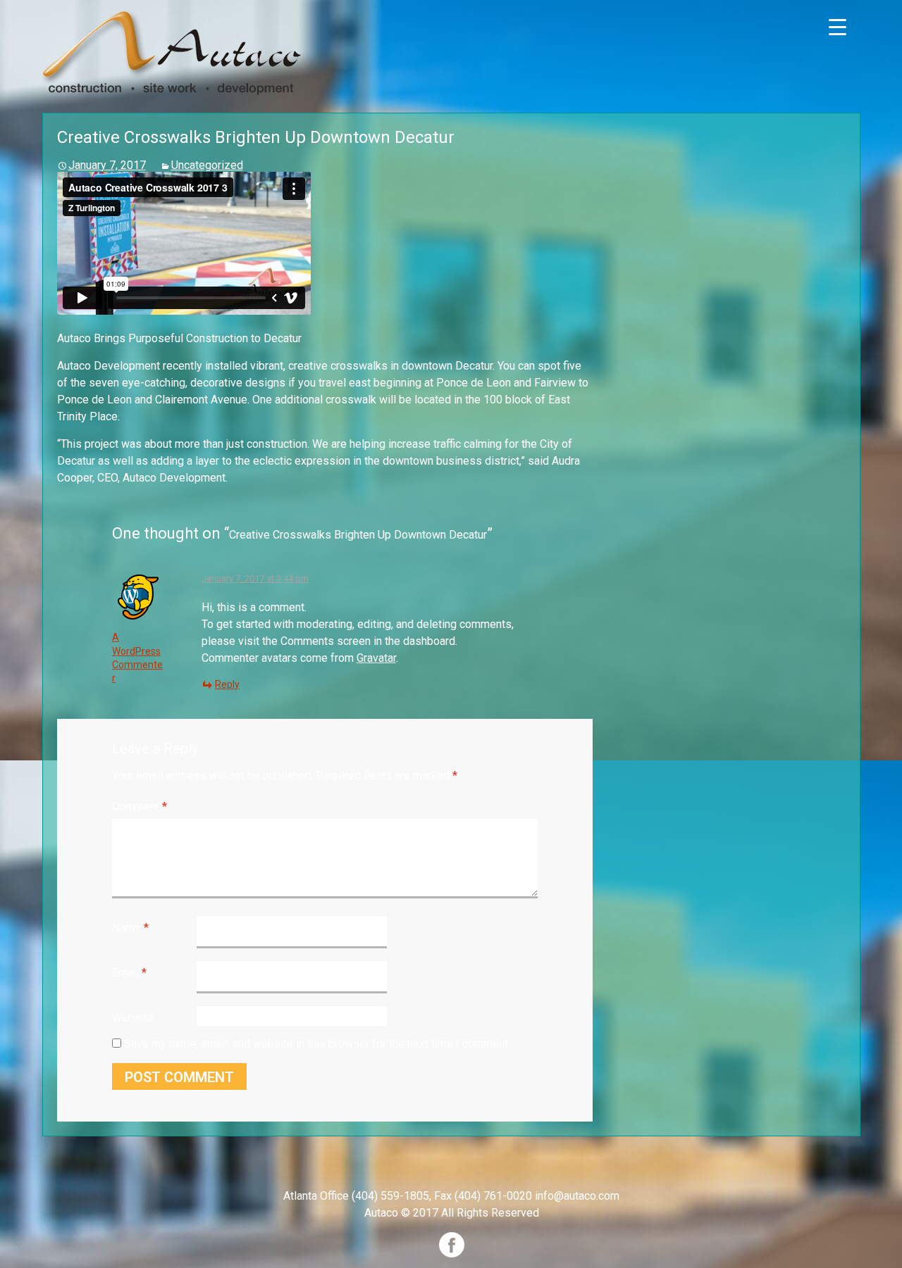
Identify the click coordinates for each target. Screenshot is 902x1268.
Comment (139, 806)
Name (130, 927)
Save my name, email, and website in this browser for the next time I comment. (317, 1043)
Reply (227, 684)
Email (129, 972)
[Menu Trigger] (837, 26)
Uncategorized (207, 165)
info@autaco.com (577, 1196)
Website (133, 1017)
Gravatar (376, 658)
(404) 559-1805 (390, 1196)
